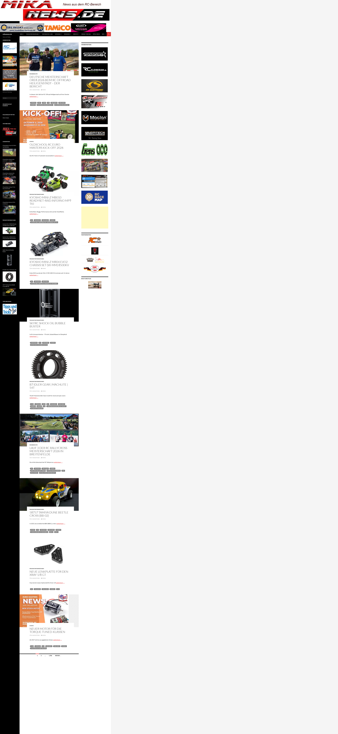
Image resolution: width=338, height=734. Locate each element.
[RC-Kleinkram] (94, 69)
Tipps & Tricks (96, 34)
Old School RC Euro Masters (38, 648)
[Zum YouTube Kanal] (10, 131)
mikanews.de (7, 34)
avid (44, 404)
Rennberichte (34, 74)
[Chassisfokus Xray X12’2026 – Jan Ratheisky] (9, 152)
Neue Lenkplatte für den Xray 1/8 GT (49, 573)
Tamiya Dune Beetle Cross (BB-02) (39, 532)
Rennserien (67, 34)
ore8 (44, 102)
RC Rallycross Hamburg (54, 470)
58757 (56, 532)
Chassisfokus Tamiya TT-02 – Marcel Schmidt (9, 187)
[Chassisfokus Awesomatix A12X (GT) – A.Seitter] (9, 166)
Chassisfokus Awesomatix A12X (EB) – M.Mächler (8, 174)
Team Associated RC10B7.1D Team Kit (56, 406)
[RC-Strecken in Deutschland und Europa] (99, 259)
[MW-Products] (94, 117)
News (21, 34)
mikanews (54, 102)
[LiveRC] (94, 250)
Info (103, 34)
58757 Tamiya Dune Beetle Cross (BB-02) (49, 514)
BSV (63, 470)
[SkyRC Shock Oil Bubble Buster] (9, 260)
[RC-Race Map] (94, 197)
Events (32, 141)
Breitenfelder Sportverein (38, 470)
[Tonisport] (94, 54)
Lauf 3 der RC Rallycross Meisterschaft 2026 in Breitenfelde (48, 451)
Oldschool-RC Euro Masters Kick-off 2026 (46, 146)
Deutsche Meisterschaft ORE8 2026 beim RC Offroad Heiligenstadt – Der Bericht (50, 81)
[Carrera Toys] (94, 165)
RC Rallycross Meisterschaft (47, 472)
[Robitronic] (94, 101)
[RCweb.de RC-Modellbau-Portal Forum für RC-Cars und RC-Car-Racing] (94, 241)
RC (48, 102)
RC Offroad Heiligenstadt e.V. (45, 104)
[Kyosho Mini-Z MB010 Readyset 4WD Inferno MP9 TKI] (9, 230)
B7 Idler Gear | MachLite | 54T (49, 386)
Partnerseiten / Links (47, 34)
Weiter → (58, 655)
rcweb (33, 529)
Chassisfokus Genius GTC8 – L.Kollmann (9, 203)
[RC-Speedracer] (90, 259)
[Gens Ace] (94, 149)
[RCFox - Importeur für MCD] (10, 61)
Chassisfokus (6, 141)
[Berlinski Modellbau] (22, 27)
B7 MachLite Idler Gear (37, 408)
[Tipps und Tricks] (10, 309)
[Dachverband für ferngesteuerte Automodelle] (95, 268)
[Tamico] (57, 27)
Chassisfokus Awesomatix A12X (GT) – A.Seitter (8, 160)
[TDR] (10, 74)
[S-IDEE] (88, 27)
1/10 (32, 404)
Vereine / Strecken (86, 34)
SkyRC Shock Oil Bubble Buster (48, 324)
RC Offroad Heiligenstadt (62, 104)
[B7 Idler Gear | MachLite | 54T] (9, 276)
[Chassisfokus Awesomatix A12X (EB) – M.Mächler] (9, 180)
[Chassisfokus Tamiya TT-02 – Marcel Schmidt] (9, 194)
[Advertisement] (94, 218)
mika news (62, 102)
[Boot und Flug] (94, 284)
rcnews (33, 104)
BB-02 (51, 532)
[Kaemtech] (94, 133)
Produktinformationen (32, 34)
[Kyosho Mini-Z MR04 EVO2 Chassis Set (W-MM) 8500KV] (9, 243)
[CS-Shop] (94, 85)
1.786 (50, 655)
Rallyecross (34, 472)
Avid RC (39, 406)
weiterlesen (34, 96)
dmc (39, 102)
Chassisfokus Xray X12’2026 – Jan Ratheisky (10, 146)
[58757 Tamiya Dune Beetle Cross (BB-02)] (9, 292)
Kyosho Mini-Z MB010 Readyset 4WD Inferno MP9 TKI (50, 200)
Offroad (33, 102)
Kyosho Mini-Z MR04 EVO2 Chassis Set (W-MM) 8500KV (49, 263)
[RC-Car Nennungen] (94, 181)
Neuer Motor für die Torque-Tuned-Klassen (47, 630)
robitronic (34, 342)
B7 (44, 406)
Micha (44, 89)
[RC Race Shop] (10, 47)
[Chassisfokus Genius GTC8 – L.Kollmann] (9, 210)
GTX (58, 589)
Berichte (75, 34)
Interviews (58, 34)
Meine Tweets (6, 117)
